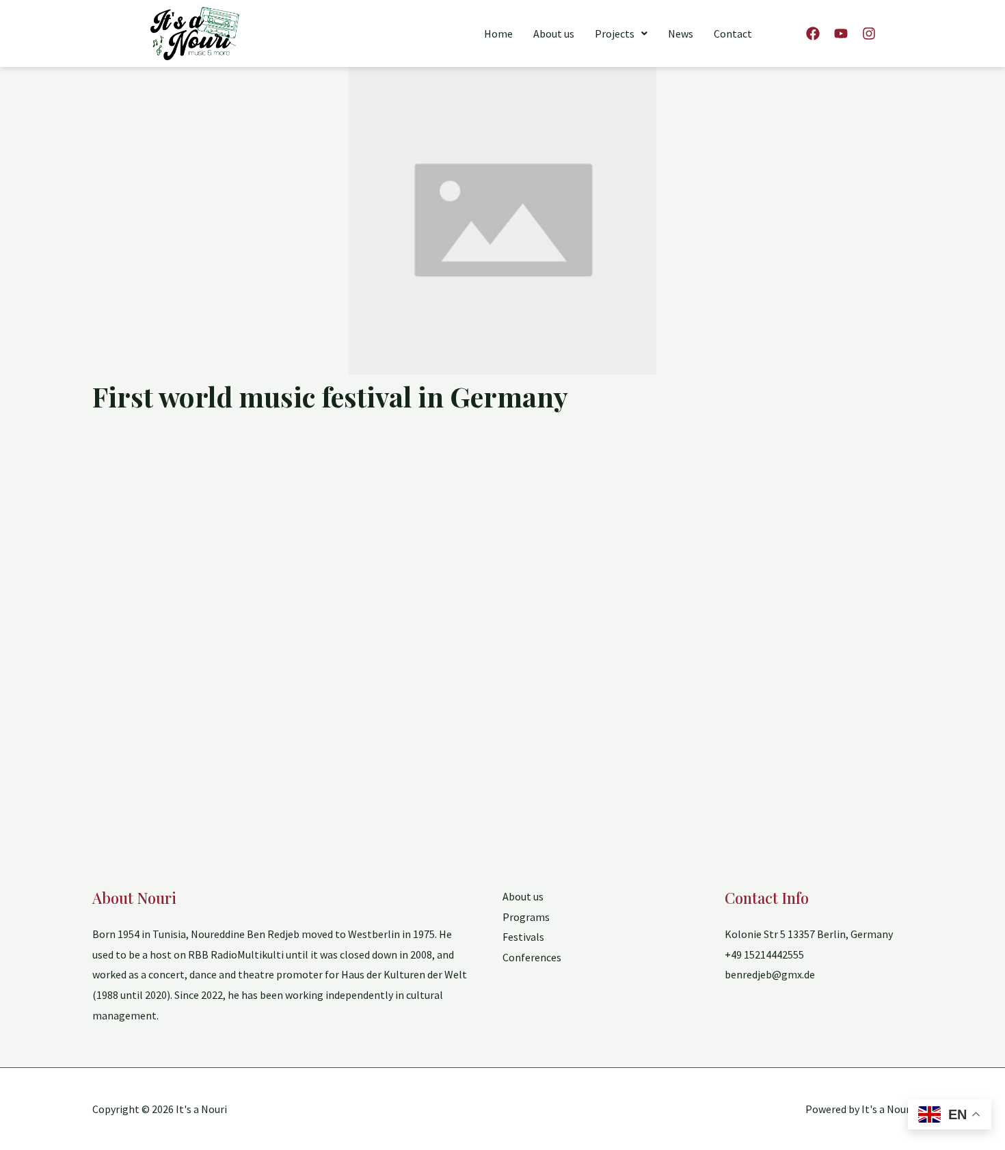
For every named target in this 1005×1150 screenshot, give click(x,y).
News (680, 33)
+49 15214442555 (764, 954)
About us (553, 33)
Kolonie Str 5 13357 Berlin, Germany (809, 934)
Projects (614, 33)
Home (498, 33)
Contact (733, 33)
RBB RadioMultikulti (236, 954)
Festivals (523, 937)
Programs (526, 917)
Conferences (531, 957)
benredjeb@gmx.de (770, 974)
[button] (621, 33)
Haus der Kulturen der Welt (404, 974)
